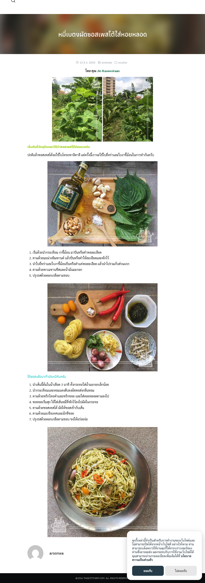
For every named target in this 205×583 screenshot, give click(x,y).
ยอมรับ (148, 571)
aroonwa (107, 62)
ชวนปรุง (122, 62)
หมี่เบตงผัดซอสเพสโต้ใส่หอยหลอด (102, 34)
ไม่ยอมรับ (181, 571)
